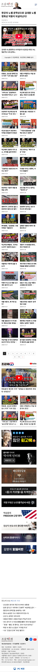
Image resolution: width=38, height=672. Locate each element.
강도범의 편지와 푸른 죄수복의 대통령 (16, 604)
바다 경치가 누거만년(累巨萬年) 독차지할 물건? (19, 622)
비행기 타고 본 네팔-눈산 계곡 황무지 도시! (10, 284)
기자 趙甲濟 (15, 644)
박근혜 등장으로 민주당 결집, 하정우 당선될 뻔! (27, 93)
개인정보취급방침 (6, 644)
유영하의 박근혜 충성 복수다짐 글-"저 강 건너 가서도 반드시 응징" (9, 112)
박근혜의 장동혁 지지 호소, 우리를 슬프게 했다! (9, 150)
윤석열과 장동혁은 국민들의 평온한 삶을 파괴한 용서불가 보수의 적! (28, 341)
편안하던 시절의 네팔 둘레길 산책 (9, 189)
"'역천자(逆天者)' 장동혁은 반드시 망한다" (27, 132)
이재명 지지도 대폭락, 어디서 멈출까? (28, 170)
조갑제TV (23, 644)
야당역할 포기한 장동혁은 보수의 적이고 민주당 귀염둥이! (10, 341)
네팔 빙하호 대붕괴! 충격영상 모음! (28, 303)
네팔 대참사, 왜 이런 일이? (9, 303)
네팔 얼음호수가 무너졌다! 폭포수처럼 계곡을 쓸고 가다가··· (10, 322)
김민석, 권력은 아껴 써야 (11, 616)
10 (19, 357)
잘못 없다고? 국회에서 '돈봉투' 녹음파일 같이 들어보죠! (19, 607)
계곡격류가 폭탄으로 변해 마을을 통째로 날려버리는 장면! (28, 265)
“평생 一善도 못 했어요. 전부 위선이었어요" (18, 624)
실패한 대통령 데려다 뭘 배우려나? (27, 227)
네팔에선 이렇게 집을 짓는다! (9, 265)
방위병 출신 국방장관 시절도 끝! (27, 112)
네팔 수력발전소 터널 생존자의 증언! (27, 74)
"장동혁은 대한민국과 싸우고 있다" (9, 170)
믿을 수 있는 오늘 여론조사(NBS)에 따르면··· (28, 284)
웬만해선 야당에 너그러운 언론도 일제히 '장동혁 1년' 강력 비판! (28, 322)
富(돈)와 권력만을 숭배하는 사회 (14, 610)
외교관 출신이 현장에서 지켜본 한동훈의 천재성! (9, 132)
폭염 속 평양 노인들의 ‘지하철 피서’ (15, 627)
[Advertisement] (19, 576)
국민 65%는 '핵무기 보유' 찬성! (27, 150)
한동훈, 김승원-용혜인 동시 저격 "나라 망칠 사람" (10, 74)
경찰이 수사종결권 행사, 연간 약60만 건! (27, 246)
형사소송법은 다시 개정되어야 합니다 (16, 613)
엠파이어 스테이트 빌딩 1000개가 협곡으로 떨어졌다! (10, 208)
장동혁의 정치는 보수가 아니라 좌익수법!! (27, 208)
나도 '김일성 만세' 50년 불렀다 (13, 630)
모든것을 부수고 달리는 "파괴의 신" (27, 189)
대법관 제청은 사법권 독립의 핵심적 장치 (17, 619)
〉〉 (22, 357)
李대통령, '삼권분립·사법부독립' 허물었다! (10, 227)
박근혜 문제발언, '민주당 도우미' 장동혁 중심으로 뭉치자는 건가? (10, 246)
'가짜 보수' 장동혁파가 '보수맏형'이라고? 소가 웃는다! (9, 93)
